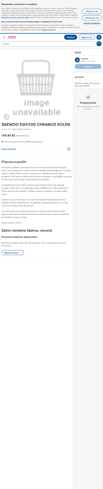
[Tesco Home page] (12, 37)
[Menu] (4, 37)
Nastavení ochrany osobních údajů (15, 17)
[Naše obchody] (98, 37)
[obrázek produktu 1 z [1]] (37, 87)
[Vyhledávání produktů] (98, 43)
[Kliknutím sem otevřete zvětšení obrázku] (6, 116)
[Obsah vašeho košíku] (77, 59)
